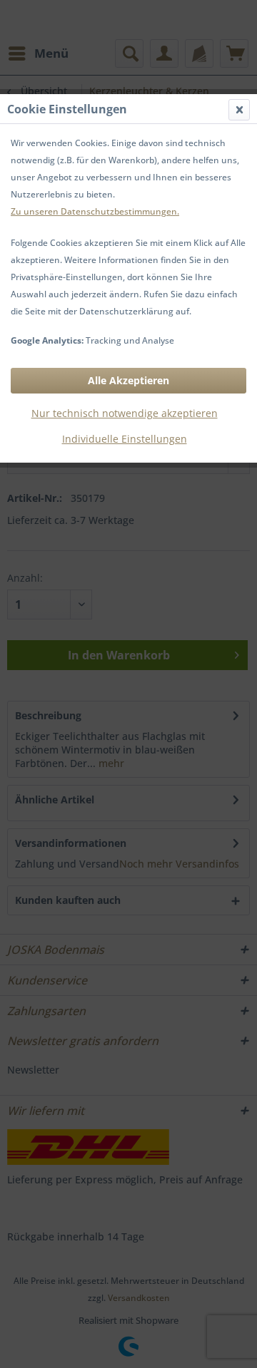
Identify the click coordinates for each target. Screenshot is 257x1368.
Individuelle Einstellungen (124, 439)
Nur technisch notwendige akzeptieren (124, 413)
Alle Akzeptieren (128, 380)
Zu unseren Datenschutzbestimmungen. (95, 211)
